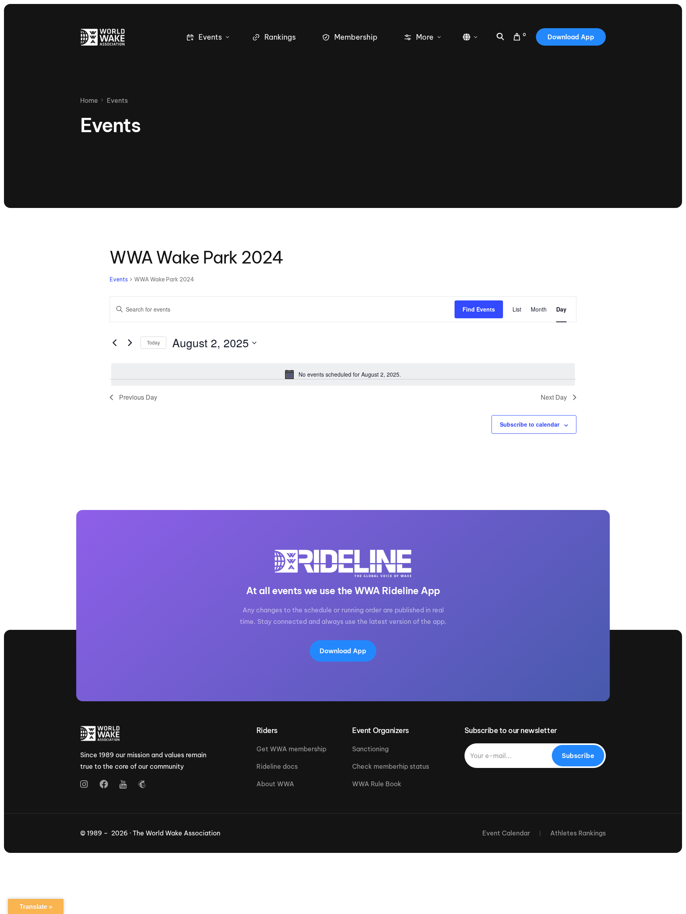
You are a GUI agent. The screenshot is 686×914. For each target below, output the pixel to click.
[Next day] (130, 343)
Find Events (478, 309)
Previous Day (138, 397)
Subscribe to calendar (529, 424)
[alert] (343, 374)
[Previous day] (114, 343)
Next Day (554, 397)
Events (119, 279)
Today (153, 342)
